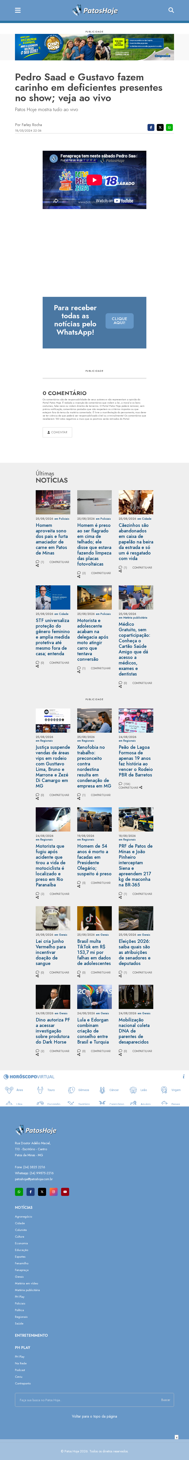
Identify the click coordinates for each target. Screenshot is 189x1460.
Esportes (20, 1256)
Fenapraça (22, 1270)
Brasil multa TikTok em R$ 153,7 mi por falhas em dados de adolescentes (94, 952)
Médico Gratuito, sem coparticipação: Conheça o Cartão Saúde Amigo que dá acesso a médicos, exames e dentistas (134, 649)
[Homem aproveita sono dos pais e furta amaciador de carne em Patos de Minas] (53, 501)
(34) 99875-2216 (42, 1173)
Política (19, 1310)
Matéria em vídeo (26, 1283)
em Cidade (144, 519)
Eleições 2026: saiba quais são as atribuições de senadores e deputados (135, 952)
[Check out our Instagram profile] (54, 1192)
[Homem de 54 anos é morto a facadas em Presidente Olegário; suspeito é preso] (94, 819)
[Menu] (18, 10)
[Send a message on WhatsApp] (19, 1192)
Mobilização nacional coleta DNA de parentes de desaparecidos (134, 1031)
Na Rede (21, 1363)
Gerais (19, 1276)
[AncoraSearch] (171, 10)
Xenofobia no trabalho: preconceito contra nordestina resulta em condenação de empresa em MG (94, 766)
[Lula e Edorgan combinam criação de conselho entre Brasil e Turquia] (94, 996)
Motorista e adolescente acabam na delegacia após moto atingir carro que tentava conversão (92, 640)
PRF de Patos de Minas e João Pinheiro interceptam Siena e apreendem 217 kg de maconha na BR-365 (136, 865)
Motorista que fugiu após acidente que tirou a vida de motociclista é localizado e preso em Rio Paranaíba (50, 865)
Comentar (58, 432)
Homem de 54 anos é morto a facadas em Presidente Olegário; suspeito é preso (94, 860)
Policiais (20, 1303)
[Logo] (95, 10)
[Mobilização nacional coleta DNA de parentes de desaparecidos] (136, 996)
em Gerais (60, 935)
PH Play (19, 1297)
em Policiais (61, 519)
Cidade (20, 1223)
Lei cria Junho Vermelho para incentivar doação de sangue (51, 952)
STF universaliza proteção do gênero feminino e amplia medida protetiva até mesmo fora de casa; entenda (53, 637)
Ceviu (18, 1376)
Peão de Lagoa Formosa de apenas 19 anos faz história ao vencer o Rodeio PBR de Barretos (136, 761)
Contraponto (23, 1383)
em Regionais (44, 741)
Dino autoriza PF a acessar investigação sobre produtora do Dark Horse (53, 1031)
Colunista (21, 1230)
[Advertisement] (94, 1449)
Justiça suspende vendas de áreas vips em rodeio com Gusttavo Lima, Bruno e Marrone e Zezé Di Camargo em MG (53, 766)
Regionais (21, 1317)
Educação (21, 1250)
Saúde (19, 1323)
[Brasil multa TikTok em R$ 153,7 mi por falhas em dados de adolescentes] (94, 917)
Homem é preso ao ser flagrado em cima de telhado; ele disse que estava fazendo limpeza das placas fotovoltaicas (94, 544)
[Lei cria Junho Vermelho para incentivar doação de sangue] (53, 917)
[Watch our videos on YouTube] (65, 1192)
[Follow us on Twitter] (42, 1192)
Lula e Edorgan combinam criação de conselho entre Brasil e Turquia (93, 1031)
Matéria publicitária (27, 1290)
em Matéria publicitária (133, 618)
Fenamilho (21, 1263)
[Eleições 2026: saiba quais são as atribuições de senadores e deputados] (136, 917)
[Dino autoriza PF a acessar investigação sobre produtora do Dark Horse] (53, 996)
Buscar (165, 1400)
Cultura (19, 1236)
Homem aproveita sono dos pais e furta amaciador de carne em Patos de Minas (52, 539)
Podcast (20, 1370)
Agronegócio (23, 1216)
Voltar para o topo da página (94, 1416)
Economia (21, 1243)
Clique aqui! (119, 321)
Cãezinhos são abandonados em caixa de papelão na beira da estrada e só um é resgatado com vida (136, 542)
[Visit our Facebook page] (31, 1192)
